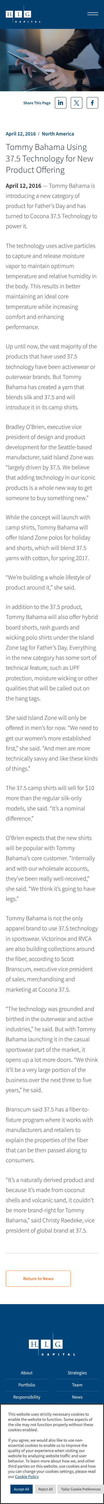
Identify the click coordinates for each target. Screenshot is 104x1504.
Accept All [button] (21, 1489)
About (26, 1373)
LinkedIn (60, 103)
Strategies (77, 1373)
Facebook (92, 103)
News (77, 1397)
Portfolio (26, 1385)
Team (77, 1385)
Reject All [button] (45, 1489)
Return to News (38, 1279)
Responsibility (26, 1397)
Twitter (76, 103)
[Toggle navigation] (91, 14)
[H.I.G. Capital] (23, 14)
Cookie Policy (27, 1476)
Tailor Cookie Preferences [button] (81, 1489)
